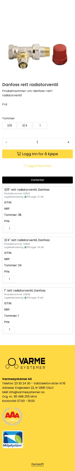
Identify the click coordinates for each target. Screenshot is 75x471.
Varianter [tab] (37, 180)
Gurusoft (37, 464)
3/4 (24, 125)
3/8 (9, 125)
